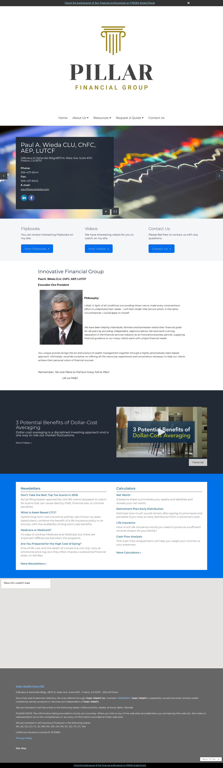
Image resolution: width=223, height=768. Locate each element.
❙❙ (115, 211)
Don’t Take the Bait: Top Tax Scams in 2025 (49, 495)
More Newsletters (34, 563)
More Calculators (128, 552)
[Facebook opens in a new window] (31, 197)
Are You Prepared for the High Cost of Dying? (51, 543)
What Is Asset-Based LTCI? (38, 512)
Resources (101, 118)
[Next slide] (219, 175)
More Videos (24, 443)
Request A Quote (128, 118)
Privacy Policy (24, 738)
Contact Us (156, 118)
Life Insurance (125, 522)
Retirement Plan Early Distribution (139, 508)
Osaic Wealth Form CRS (30, 686)
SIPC (127, 698)
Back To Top (209, 759)
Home (63, 118)
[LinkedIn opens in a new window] (24, 197)
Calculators (125, 488)
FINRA (120, 698)
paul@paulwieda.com (35, 189)
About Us (79, 118)
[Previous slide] (3, 175)
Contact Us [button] (160, 248)
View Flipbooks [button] (35, 248)
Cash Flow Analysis (129, 536)
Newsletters (30, 488)
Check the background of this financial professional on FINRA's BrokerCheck (110, 3)
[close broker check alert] (188, 3)
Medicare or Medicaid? (36, 530)
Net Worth (123, 495)
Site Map (21, 748)
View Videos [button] (97, 248)
